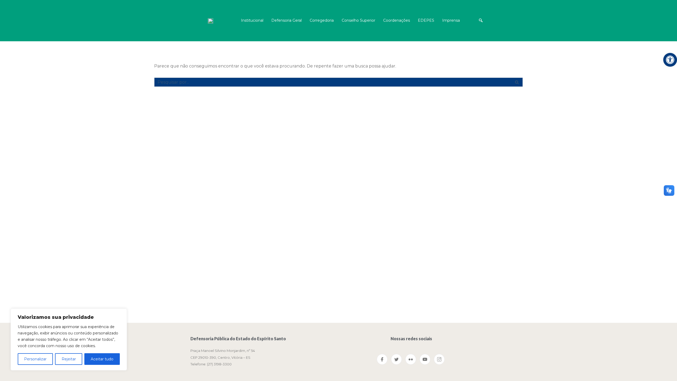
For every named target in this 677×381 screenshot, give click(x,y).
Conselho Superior (358, 20)
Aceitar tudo (102, 359)
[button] (517, 82)
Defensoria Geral (286, 20)
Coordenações (396, 20)
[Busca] (517, 82)
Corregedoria (322, 20)
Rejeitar (69, 359)
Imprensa (451, 20)
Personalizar (35, 359)
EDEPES (426, 20)
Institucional (252, 20)
